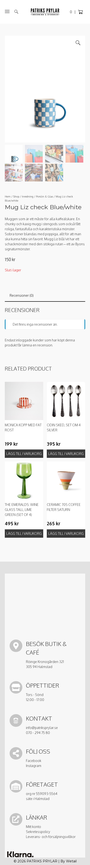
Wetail (71, 861)
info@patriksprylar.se (42, 728)
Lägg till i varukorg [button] (24, 454)
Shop (16, 196)
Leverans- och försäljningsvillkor (51, 837)
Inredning (27, 196)
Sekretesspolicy (38, 832)
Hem (8, 196)
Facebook (33, 761)
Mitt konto (33, 827)
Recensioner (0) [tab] (22, 295)
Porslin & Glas (44, 196)
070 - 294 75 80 (38, 733)
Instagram (33, 766)
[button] (78, 42)
